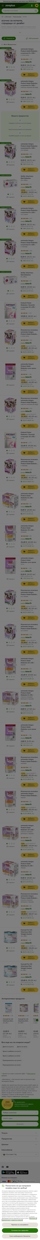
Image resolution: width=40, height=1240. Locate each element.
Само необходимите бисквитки (20, 1236)
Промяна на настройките (20, 1225)
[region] (20, 1211)
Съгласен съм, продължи (20, 1230)
